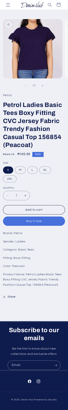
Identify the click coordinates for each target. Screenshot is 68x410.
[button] (8, 4)
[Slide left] (25, 85)
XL (45, 170)
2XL (9, 178)
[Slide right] (42, 85)
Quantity (8, 187)
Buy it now (34, 221)
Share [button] (11, 296)
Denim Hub (27, 400)
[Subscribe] (56, 365)
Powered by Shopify (45, 400)
